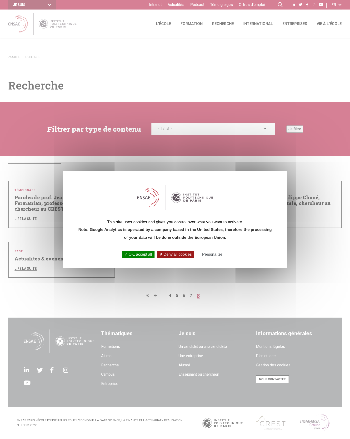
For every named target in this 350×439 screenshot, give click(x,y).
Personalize (212, 254)
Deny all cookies (177, 254)
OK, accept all (140, 254)
